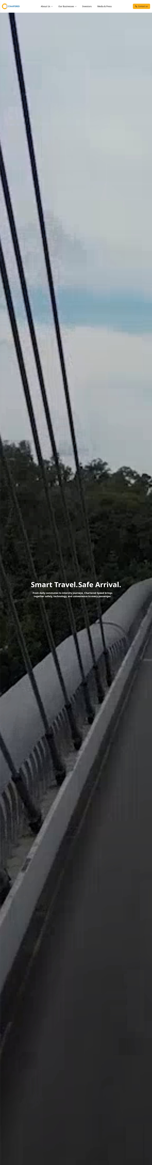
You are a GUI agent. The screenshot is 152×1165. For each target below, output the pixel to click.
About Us (45, 6)
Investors (87, 6)
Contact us (143, 6)
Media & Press (104, 6)
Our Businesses (66, 6)
